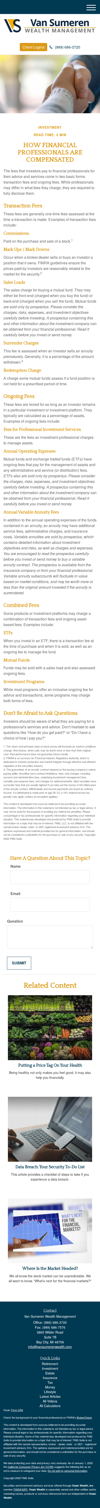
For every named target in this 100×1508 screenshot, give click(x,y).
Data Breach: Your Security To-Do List (50, 1167)
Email (15, 893)
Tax (50, 1382)
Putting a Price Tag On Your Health (50, 1065)
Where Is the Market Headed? (50, 1268)
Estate (50, 1373)
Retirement (50, 1363)
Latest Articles (50, 1396)
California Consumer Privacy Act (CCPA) (31, 1467)
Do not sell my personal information (67, 1471)
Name (15, 866)
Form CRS (17, 1410)
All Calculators (50, 1405)
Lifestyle (50, 1391)
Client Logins (33, 47)
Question (15, 921)
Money (50, 1387)
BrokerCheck (84, 1417)
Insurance (50, 1377)
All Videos (50, 1401)
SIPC (25, 1489)
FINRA (17, 1489)
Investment (50, 1368)
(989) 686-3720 (67, 47)
